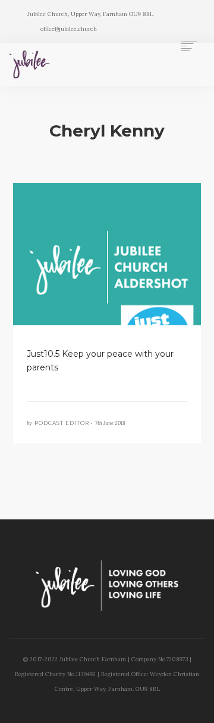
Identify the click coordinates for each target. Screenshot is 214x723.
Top (200, 706)
